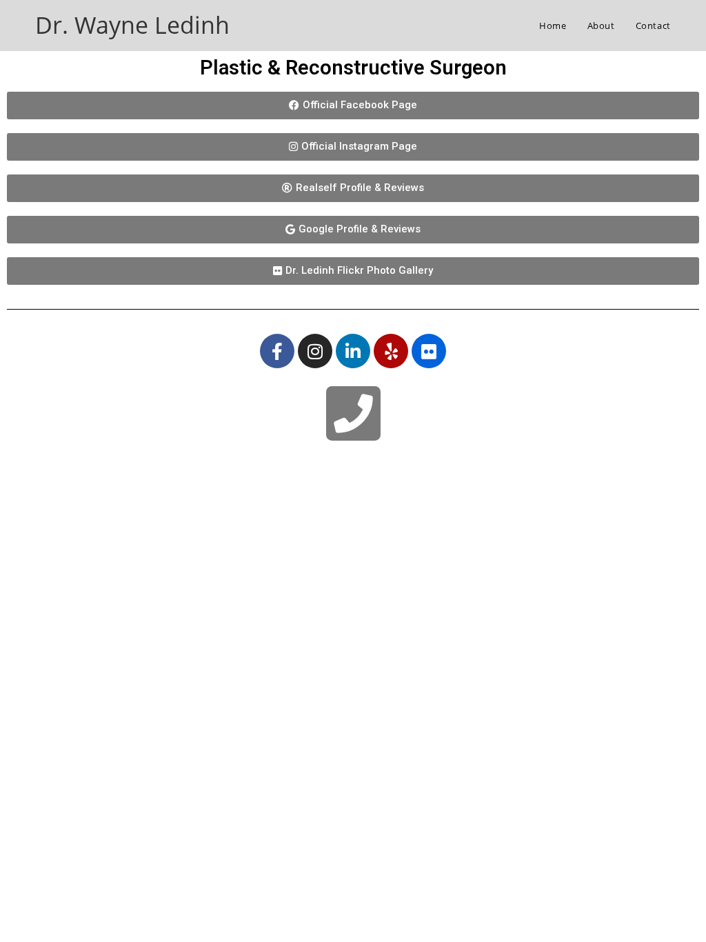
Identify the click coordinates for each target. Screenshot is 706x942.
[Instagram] (315, 351)
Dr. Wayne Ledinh (132, 25)
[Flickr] (429, 351)
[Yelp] (391, 351)
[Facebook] (277, 351)
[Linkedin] (353, 351)
